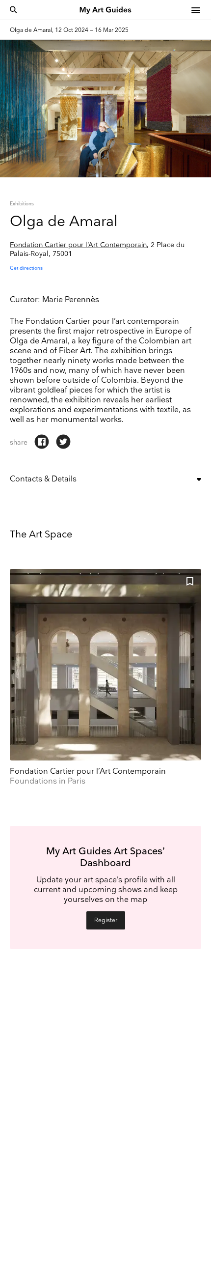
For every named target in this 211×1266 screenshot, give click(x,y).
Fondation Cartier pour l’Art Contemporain (78, 245)
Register (105, 920)
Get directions (26, 268)
